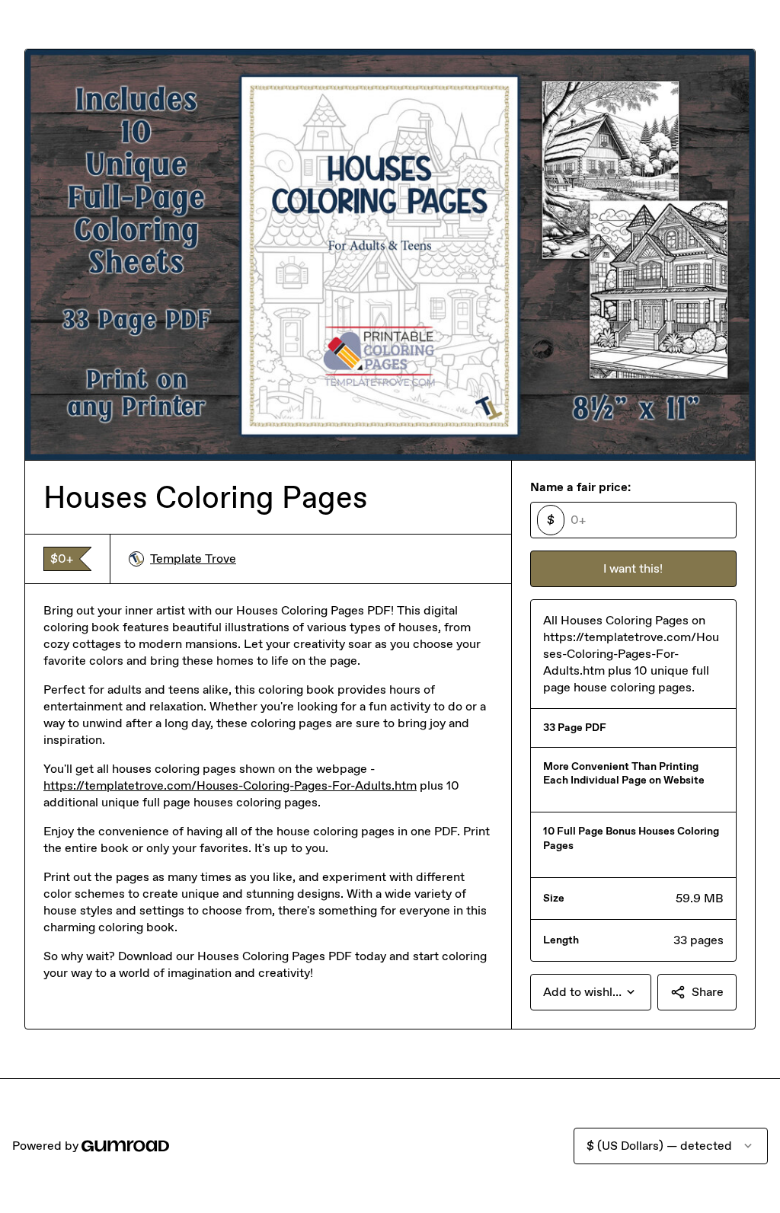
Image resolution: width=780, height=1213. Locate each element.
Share (708, 992)
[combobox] (590, 992)
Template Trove (193, 558)
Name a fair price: (580, 487)
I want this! (633, 568)
